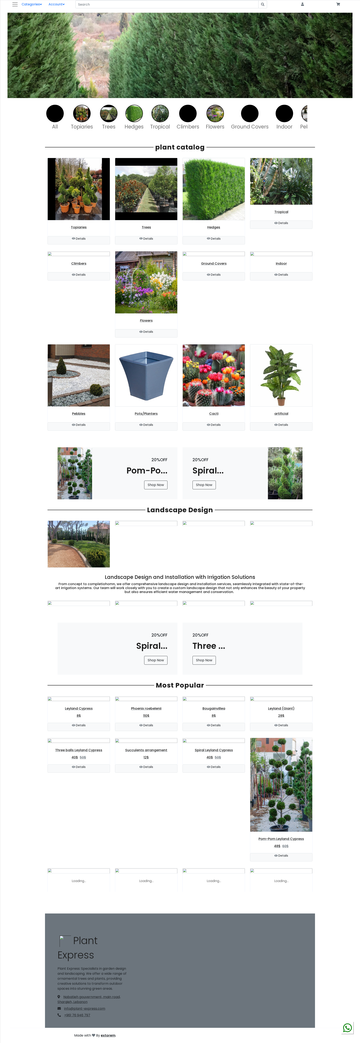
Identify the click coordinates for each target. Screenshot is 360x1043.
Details (81, 239)
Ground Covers (250, 126)
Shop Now (156, 484)
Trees (108, 126)
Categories (31, 4)
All (55, 126)
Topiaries (82, 126)
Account (55, 4)
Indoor (284, 126)
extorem (108, 1035)
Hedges (134, 126)
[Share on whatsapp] (347, 1032)
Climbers (188, 126)
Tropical (160, 126)
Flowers (215, 126)
